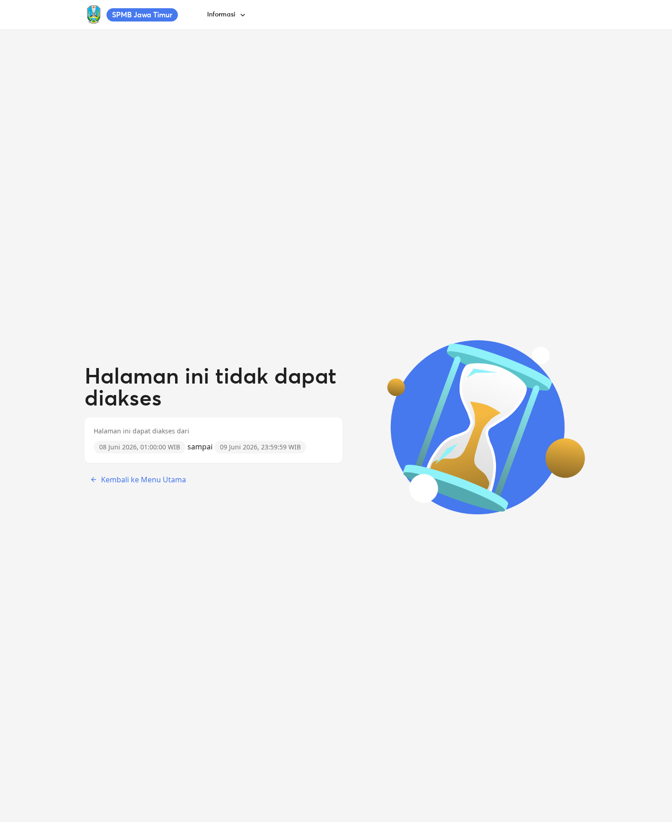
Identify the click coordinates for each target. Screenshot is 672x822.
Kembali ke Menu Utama (143, 480)
